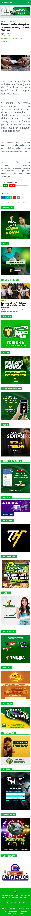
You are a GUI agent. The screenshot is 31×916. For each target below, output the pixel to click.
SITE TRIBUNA (6, 2)
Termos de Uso (23, 911)
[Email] (18, 197)
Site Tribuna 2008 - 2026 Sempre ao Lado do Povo (15, 908)
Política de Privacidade (10, 911)
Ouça (5, 185)
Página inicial (5, 21)
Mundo (12, 21)
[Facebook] (4, 41)
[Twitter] (6, 41)
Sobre (21, 913)
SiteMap (15, 913)
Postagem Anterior (7, 203)
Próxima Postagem (23, 203)
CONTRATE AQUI (8, 514)
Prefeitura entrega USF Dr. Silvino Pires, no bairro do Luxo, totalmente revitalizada (14, 305)
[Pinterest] (14, 197)
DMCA (9, 913)
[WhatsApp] (9, 41)
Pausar (12, 185)
